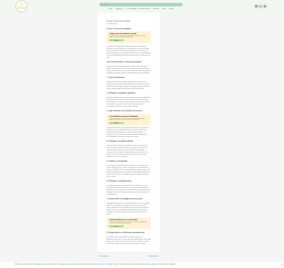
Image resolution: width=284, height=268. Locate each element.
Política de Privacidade (105, 264)
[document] (142, 134)
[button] (282, 264)
